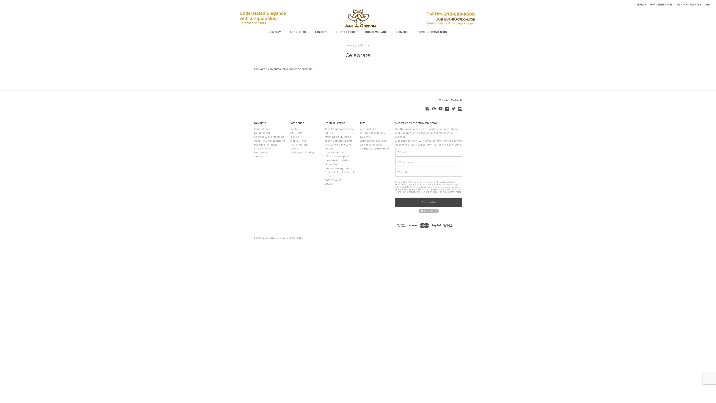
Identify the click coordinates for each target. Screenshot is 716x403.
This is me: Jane (376, 32)
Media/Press (261, 152)
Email (402, 152)
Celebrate (363, 45)
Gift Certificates (661, 4)
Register (695, 4)
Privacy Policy (262, 148)
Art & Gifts (298, 32)
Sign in (680, 4)
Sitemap (259, 156)
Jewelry (275, 32)
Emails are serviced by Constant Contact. (442, 192)
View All (329, 183)
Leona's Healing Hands (338, 168)
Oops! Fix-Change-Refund (269, 140)
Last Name (405, 172)
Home (350, 45)
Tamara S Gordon (335, 152)
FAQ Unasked (262, 133)
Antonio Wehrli (334, 180)
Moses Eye (331, 164)
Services (402, 32)
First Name (406, 162)
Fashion (321, 32)
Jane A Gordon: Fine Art (338, 140)
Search (641, 4)
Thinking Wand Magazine (269, 136)
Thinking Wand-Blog (432, 32)
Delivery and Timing (265, 144)
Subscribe (429, 202)
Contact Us (261, 129)
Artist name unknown (338, 136)
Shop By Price (346, 32)
